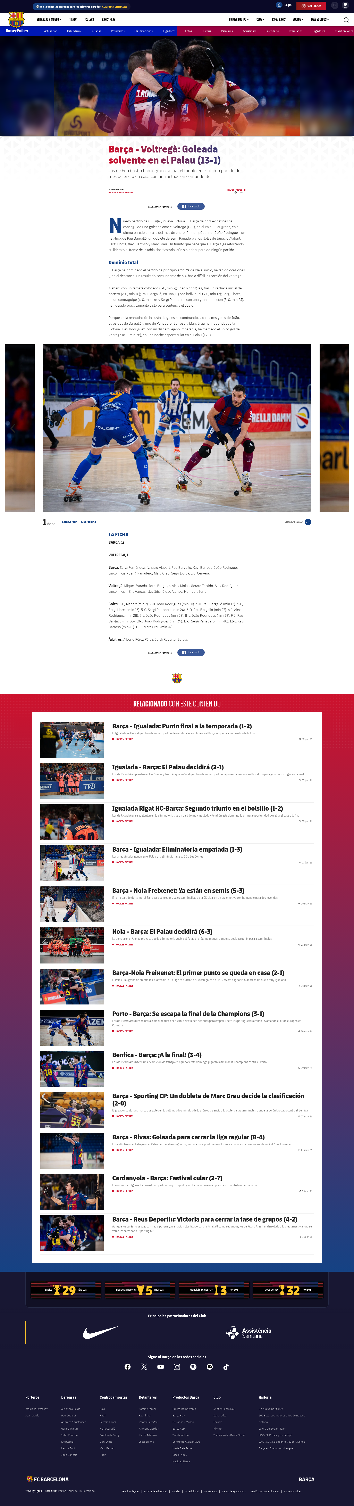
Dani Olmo (106, 1441)
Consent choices (292, 1491)
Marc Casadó (107, 1428)
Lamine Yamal (147, 1408)
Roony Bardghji (148, 1422)
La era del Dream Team (272, 1428)
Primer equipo (237, 20)
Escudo (217, 1422)
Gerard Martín (69, 1428)
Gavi (102, 1408)
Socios (297, 20)
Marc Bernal (107, 1448)
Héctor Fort (68, 1448)
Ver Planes (314, 6)
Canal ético (220, 1415)
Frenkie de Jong (109, 1435)
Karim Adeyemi (148, 1435)
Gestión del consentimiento (265, 1491)
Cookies (176, 1491)
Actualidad (50, 31)
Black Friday (179, 1454)
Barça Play (108, 20)
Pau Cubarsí (68, 1415)
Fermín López (108, 1422)
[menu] (345, 5)
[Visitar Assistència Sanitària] (248, 1332)
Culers (89, 20)
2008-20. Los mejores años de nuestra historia (282, 1419)
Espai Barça (279, 20)
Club (259, 20)
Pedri (103, 1415)
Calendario (74, 31)
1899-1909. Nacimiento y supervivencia (282, 1441)
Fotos (188, 31)
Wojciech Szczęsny (36, 1408)
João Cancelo (69, 1454)
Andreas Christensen (73, 1422)
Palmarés (227, 31)
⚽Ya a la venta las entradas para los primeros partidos (81, 6)
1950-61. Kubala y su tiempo (275, 1435)
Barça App (178, 1428)
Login (285, 5)
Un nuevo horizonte (271, 1408)
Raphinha (145, 1415)
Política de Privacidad (155, 1491)
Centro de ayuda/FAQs (234, 1491)
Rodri (103, 1454)
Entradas (96, 31)
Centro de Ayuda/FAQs (186, 1441)
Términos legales (130, 1491)
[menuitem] (345, 4)
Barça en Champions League (276, 1448)
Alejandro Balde (70, 1408)
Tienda (73, 20)
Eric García (67, 1441)
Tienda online (180, 1435)
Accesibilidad (192, 1491)
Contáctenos (210, 1491)
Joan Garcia (32, 1415)
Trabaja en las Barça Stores (229, 1435)
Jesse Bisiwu (146, 1441)
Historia (206, 31)
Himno (217, 1428)
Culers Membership (184, 1408)
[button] (13, 428)
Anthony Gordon (149, 1428)
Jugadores (168, 31)
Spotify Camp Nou (224, 1408)
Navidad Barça (181, 1461)
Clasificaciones (143, 31)
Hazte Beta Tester (182, 1448)
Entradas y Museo (48, 20)
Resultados (118, 31)
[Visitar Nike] (100, 1332)
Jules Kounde (69, 1435)
